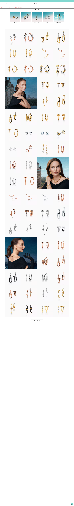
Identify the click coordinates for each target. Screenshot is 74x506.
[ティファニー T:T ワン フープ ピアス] (45, 85)
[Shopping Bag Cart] (72, 3)
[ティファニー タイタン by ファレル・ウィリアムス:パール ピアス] (13, 309)
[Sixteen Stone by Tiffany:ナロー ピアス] (45, 69)
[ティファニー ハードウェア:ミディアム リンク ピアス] (45, 37)
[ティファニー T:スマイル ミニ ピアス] (45, 53)
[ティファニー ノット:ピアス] (13, 37)
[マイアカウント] (67, 3)
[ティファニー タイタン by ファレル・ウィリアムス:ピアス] (61, 293)
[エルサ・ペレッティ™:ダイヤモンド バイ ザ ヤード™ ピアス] (29, 133)
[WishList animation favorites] (70, 3)
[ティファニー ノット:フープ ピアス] (29, 37)
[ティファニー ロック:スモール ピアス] (13, 53)
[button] (1, 3)
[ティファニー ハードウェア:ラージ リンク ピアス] (61, 37)
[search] (1, 3)
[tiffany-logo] (37, 3)
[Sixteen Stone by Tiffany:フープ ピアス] (61, 69)
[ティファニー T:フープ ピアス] (13, 133)
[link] (3, 3)
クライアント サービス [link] (9, 3)
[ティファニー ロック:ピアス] (29, 53)
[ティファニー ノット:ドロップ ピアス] (45, 229)
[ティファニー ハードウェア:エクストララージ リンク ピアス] (61, 101)
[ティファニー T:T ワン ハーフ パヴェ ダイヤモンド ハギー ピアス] (61, 85)
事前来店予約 (64, 3)
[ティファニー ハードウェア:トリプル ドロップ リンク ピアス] (45, 149)
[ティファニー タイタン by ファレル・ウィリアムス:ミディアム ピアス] (45, 309)
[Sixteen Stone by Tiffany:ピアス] (61, 133)
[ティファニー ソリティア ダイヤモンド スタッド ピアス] (45, 133)
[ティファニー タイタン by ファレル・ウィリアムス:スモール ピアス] (61, 309)
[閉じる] (73, 7)
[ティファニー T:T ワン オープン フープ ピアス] (29, 149)
